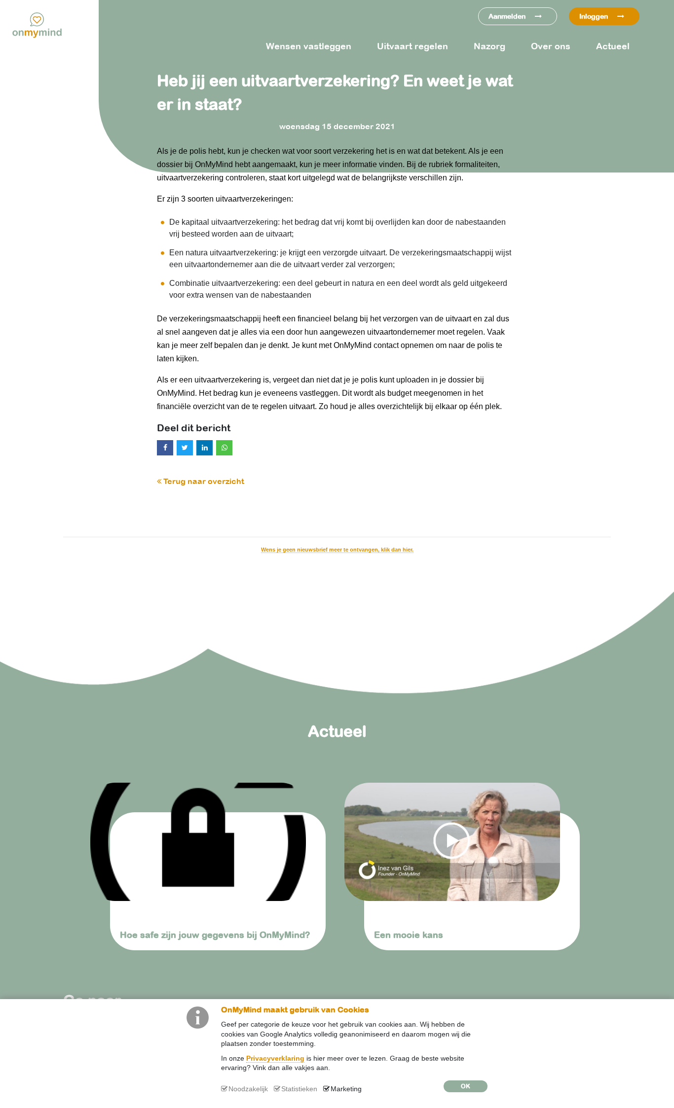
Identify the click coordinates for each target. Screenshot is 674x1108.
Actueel (613, 46)
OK (465, 1086)
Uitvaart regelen (412, 46)
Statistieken (299, 1089)
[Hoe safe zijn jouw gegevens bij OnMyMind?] (210, 842)
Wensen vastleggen (308, 46)
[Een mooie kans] (464, 842)
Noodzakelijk (248, 1089)
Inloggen (594, 16)
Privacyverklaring (275, 1058)
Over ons (550, 46)
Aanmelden (507, 16)
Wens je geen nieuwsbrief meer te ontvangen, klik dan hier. (337, 550)
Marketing (346, 1089)
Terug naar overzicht (202, 481)
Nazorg (489, 46)
